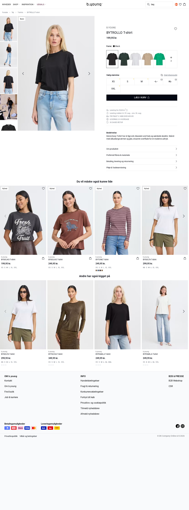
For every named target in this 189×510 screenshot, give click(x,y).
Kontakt (8, 380)
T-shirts (20, 12)
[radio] (113, 81)
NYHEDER (6, 4)
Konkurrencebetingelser (92, 391)
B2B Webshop (175, 380)
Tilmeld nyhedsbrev (90, 408)
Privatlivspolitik (10, 436)
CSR (171, 386)
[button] (141, 149)
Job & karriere (11, 397)
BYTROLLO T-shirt (33, 12)
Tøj (13, 12)
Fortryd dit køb (88, 397)
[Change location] (176, 4)
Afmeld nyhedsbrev (90, 414)
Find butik (9, 391)
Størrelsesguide (170, 75)
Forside (5, 12)
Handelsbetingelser (90, 380)
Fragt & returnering (90, 386)
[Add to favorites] (175, 29)
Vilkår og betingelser (28, 436)
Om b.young (10, 386)
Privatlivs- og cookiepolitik (93, 402)
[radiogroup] (141, 85)
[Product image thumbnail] (8, 28)
